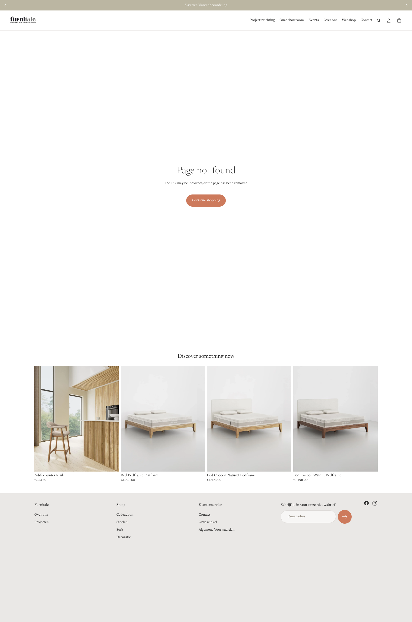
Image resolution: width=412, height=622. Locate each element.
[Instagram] (375, 503)
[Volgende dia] (407, 5)
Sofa (119, 530)
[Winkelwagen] (399, 20)
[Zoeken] (378, 20)
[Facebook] (366, 503)
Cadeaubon (124, 515)
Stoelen (122, 522)
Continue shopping (206, 200)
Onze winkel (208, 522)
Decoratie (123, 537)
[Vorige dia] (5, 5)
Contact (204, 515)
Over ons (41, 515)
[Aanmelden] (345, 517)
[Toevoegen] (111, 464)
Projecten (41, 522)
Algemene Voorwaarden (216, 530)
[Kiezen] (197, 464)
